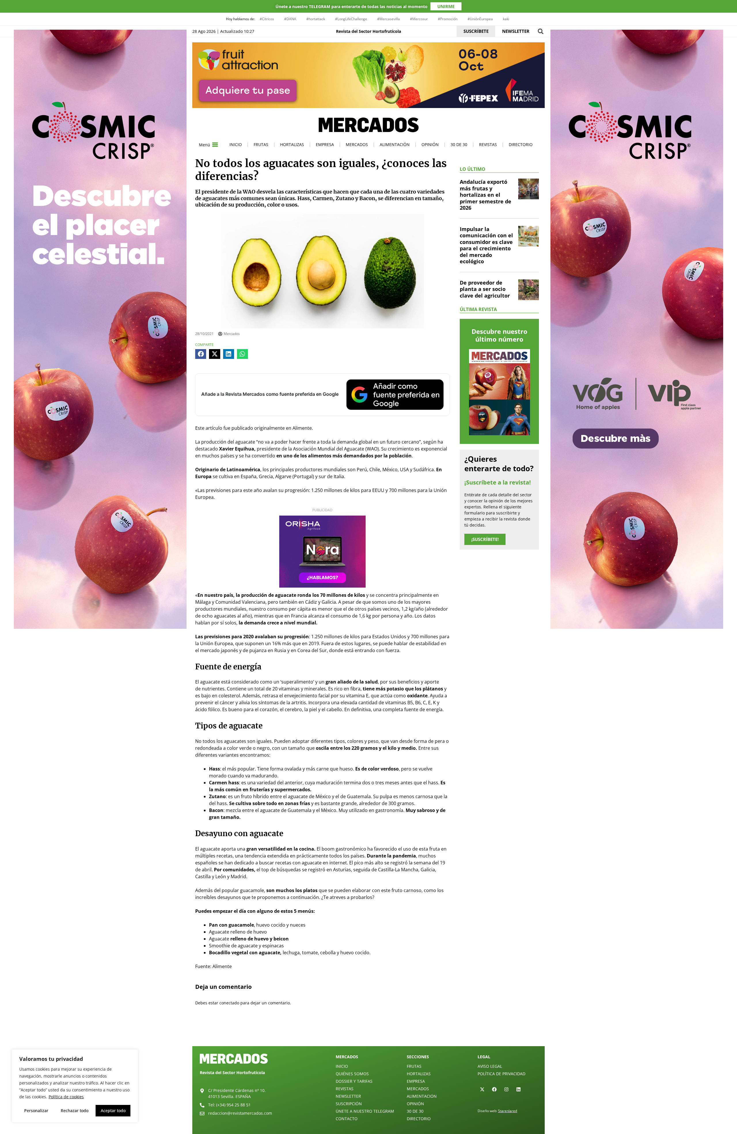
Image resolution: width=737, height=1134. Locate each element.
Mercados (357, 144)
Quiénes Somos (352, 1073)
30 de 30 (459, 144)
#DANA (290, 18)
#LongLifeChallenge (351, 18)
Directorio (521, 144)
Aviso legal (490, 1066)
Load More (368, 1032)
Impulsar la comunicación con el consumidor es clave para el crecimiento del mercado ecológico (486, 245)
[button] (540, 31)
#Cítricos (267, 18)
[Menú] (215, 144)
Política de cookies (66, 1096)
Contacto (347, 1118)
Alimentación (395, 144)
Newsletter (348, 1096)
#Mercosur (419, 18)
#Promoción (447, 18)
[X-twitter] (482, 1089)
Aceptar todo (113, 1110)
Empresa (325, 144)
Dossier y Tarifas (354, 1081)
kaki (506, 18)
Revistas (488, 144)
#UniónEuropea (480, 18)
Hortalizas (292, 144)
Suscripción (349, 1103)
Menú (204, 144)
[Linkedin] (518, 1089)
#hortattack (315, 18)
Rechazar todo (74, 1110)
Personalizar (36, 1110)
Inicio (235, 144)
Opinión (430, 144)
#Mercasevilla (388, 18)
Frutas (261, 144)
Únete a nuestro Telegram (365, 1111)
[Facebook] (494, 1089)
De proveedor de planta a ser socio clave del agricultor (485, 289)
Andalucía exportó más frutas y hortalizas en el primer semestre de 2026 (485, 194)
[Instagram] (506, 1089)
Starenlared (507, 1110)
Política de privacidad (501, 1073)
